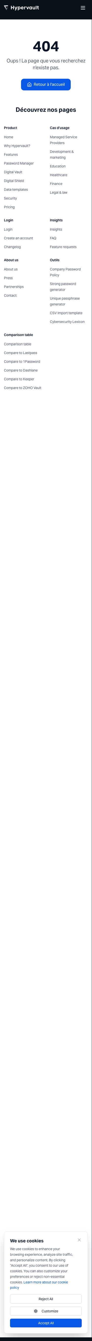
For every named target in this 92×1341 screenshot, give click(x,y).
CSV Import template (66, 313)
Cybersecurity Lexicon (67, 322)
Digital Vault (13, 172)
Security (10, 198)
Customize (50, 1311)
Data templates (16, 189)
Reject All (46, 1299)
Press (8, 278)
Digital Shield (14, 181)
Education (58, 166)
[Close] (79, 1239)
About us (11, 269)
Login (8, 229)
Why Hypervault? (17, 146)
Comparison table (17, 344)
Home (8, 137)
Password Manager (19, 163)
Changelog (12, 247)
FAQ (53, 238)
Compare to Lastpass (20, 353)
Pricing (9, 207)
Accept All (46, 1323)
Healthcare (58, 175)
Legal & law (58, 192)
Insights (56, 229)
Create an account (18, 238)
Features (11, 154)
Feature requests (63, 247)
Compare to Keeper (19, 379)
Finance (56, 184)
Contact (10, 295)
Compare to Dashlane (21, 370)
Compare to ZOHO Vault (22, 388)
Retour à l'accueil (49, 84)
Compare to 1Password (22, 361)
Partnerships (14, 287)
